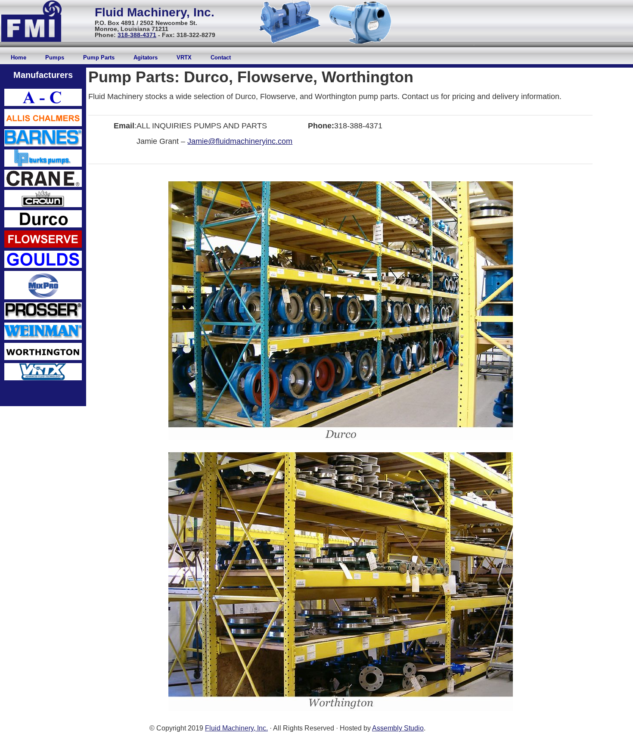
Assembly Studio (398, 728)
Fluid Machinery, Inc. (236, 728)
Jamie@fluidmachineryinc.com (239, 141)
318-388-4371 (137, 34)
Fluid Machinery (140, 12)
